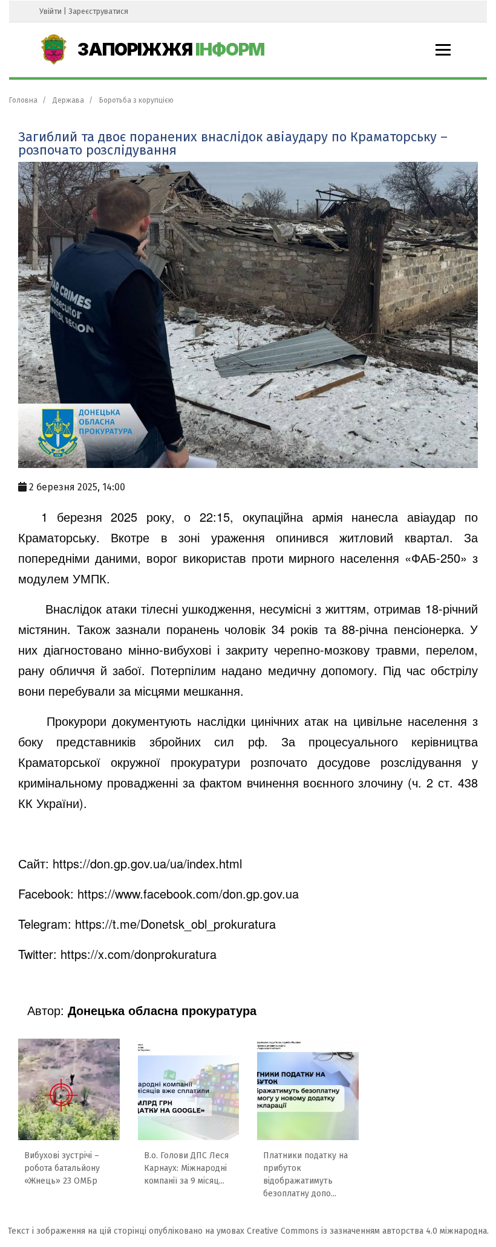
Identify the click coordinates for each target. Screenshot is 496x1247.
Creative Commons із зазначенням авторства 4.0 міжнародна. (368, 1231)
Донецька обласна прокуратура (162, 1010)
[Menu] (443, 50)
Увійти (50, 11)
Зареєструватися (98, 11)
